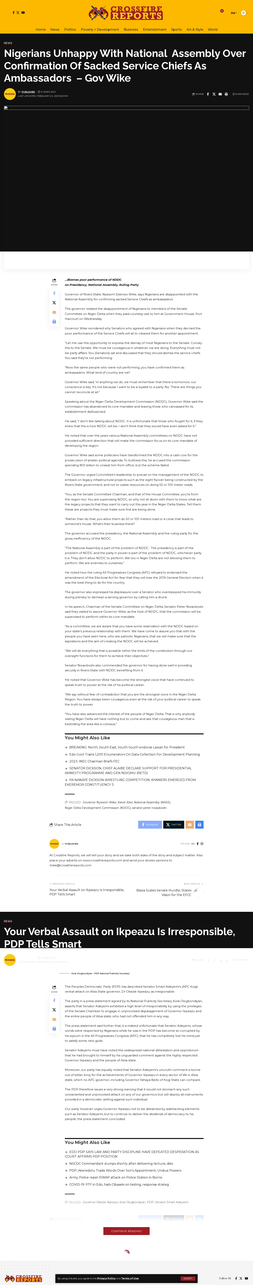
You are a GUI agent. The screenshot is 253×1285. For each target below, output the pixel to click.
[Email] (220, 94)
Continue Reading (126, 1231)
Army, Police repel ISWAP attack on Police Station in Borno (115, 1177)
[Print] (226, 94)
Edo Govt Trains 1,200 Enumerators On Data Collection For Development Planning (134, 754)
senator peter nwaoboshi (149, 808)
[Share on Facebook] (208, 94)
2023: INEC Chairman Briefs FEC (94, 761)
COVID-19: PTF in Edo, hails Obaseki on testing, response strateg (119, 1184)
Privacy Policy (106, 1278)
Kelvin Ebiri (125, 802)
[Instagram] (202, 844)
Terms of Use (130, 1278)
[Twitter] (17, 12)
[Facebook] (13, 12)
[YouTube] (23, 12)
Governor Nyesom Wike (99, 802)
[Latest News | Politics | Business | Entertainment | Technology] (126, 13)
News (8, 42)
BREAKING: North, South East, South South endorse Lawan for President (127, 747)
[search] (226, 13)
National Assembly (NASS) (152, 802)
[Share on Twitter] (214, 94)
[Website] (193, 844)
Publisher (28, 91)
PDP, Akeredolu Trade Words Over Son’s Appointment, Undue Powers (125, 1170)
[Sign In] (7, 12)
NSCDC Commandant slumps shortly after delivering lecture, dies (121, 1163)
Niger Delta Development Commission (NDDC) (98, 808)
